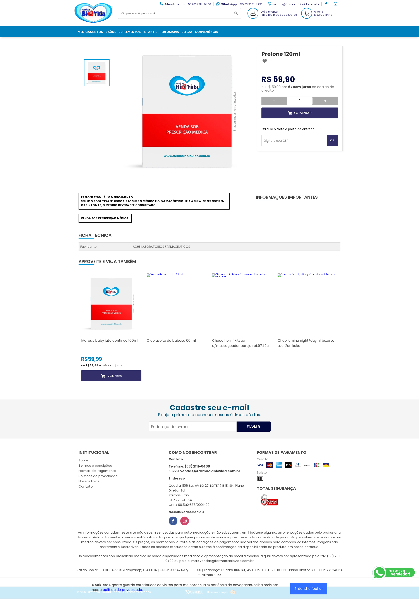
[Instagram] (184, 521)
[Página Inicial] (93, 23)
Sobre (83, 460)
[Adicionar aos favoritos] (264, 61)
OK (332, 140)
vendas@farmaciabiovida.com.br (296, 4)
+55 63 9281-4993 (250, 4)
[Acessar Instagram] (336, 4)
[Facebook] (173, 521)
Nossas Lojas (89, 481)
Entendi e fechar (309, 588)
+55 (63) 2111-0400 (198, 4)
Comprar (303, 112)
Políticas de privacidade (98, 476)
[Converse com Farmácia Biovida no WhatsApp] (394, 573)
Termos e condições (95, 465)
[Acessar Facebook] (326, 4)
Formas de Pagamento (97, 470)
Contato (86, 486)
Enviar (253, 426)
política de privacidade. (123, 589)
